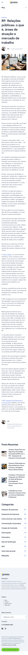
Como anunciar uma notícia (14, 519)
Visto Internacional (13, 551)
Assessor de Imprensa (14, 510)
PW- (8, 48)
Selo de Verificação (13, 542)
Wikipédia (4, 17)
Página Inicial (8, 603)
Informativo (13, 537)
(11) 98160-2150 (8, 624)
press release (7, 254)
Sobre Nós (7, 605)
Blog (6, 600)
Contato (7, 601)
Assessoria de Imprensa (14, 514)
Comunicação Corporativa (14, 523)
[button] (10, 649)
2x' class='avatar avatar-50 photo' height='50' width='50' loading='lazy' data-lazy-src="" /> (4, 49)
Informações (13, 533)
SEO (14, 546)
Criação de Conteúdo (13, 528)
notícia (22, 585)
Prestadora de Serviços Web (9, 645)
